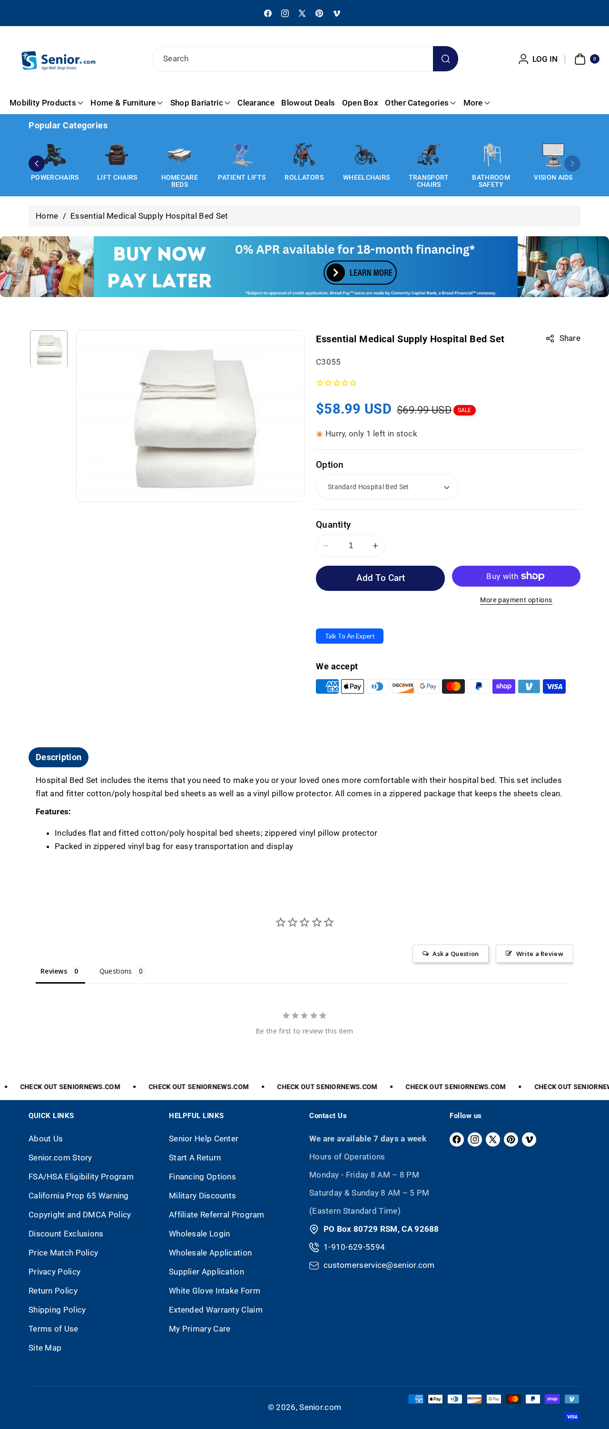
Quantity (333, 524)
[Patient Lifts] (242, 155)
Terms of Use (54, 1328)
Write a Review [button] (539, 953)
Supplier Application (206, 1271)
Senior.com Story (60, 1157)
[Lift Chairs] (117, 155)
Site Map (45, 1347)
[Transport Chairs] (429, 155)
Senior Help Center (203, 1138)
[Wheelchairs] (366, 155)
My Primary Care (200, 1328)
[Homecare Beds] (179, 155)
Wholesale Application (210, 1252)
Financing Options (202, 1176)
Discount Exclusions (66, 1233)
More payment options (516, 600)
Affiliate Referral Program (217, 1214)
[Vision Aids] (553, 155)
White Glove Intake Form (214, 1290)
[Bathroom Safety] (491, 155)
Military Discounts (202, 1195)
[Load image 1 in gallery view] (49, 349)
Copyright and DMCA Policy (80, 1214)
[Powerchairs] (55, 155)
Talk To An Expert (349, 636)
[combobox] (304, 59)
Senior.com (320, 1407)
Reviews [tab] (53, 970)
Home (47, 216)
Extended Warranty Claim (216, 1309)
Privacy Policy (54, 1271)
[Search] (445, 58)
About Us (46, 1138)
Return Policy (53, 1290)
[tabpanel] (304, 813)
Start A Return (195, 1157)
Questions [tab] (115, 970)
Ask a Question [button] (455, 953)
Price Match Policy (63, 1252)
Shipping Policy (57, 1309)
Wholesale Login (199, 1233)
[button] (585, 59)
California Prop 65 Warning (79, 1195)
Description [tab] (58, 757)
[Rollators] (304, 155)
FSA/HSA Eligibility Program (81, 1176)
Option (330, 464)
